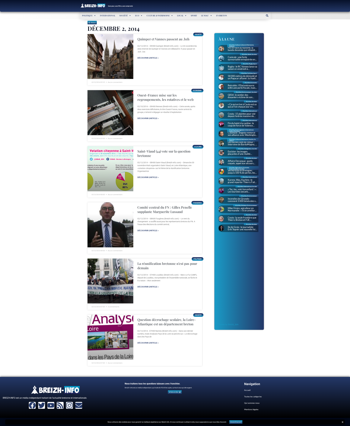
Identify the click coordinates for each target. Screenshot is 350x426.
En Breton (221, 15)
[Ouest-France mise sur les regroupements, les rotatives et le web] (110, 112)
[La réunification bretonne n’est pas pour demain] (110, 281)
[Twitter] (41, 405)
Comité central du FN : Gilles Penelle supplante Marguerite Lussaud (164, 209)
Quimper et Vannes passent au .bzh (163, 39)
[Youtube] (50, 405)
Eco (137, 15)
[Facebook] (32, 405)
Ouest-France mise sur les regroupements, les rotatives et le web (165, 97)
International (107, 15)
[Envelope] (78, 405)
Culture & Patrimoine (158, 15)
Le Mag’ (205, 15)
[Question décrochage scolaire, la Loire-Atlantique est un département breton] (110, 337)
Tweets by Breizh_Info (228, 324)
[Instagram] (69, 405)
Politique (87, 15)
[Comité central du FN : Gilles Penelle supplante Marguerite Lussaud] (110, 224)
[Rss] (60, 405)
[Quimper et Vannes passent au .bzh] (110, 56)
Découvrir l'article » (148, 58)
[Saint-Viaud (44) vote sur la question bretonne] (110, 168)
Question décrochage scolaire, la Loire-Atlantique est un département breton (166, 321)
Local (180, 15)
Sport (194, 15)
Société (123, 15)
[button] (267, 15)
